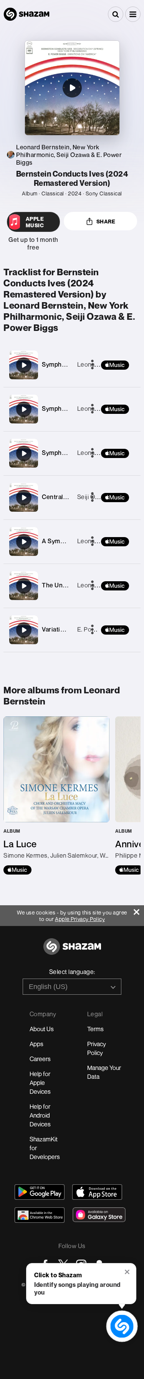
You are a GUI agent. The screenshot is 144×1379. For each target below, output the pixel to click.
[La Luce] (56, 795)
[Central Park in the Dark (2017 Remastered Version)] (23, 497)
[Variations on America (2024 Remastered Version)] (23, 630)
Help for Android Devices (40, 1115)
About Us (42, 1029)
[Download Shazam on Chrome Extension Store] (40, 1215)
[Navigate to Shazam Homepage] (26, 14)
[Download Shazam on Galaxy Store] (99, 1214)
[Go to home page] (72, 951)
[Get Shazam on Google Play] (40, 1192)
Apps (36, 1044)
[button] (133, 14)
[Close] (139, 910)
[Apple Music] (17, 870)
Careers (40, 1059)
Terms (95, 1029)
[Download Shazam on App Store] (97, 1192)
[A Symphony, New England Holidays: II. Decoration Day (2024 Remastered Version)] (23, 541)
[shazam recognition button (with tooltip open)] (122, 1326)
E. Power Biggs (98, 629)
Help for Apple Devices (40, 1082)
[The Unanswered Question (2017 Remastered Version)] (23, 586)
